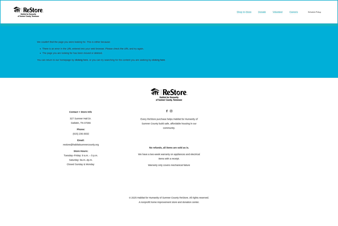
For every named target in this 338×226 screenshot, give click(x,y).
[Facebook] (167, 111)
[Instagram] (171, 111)
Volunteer (278, 12)
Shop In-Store (244, 12)
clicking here (81, 59)
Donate (262, 12)
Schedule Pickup (314, 12)
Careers (293, 12)
